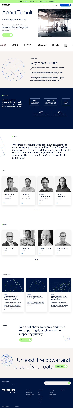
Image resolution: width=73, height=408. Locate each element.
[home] (6, 5)
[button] (31, 5)
